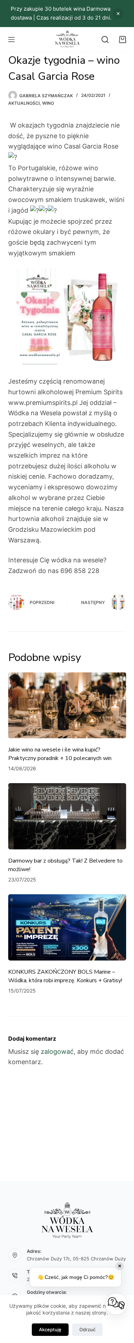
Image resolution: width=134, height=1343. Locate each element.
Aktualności (24, 103)
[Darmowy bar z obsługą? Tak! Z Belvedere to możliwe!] (67, 816)
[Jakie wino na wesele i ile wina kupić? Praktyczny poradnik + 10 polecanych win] (67, 705)
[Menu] (11, 39)
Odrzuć (87, 1329)
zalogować (57, 1051)
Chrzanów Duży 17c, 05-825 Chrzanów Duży (76, 1258)
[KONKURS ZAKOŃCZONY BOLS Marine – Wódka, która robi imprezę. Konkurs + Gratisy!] (67, 927)
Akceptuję (50, 1329)
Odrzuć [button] (118, 13)
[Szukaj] (105, 39)
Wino (48, 103)
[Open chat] (116, 1304)
